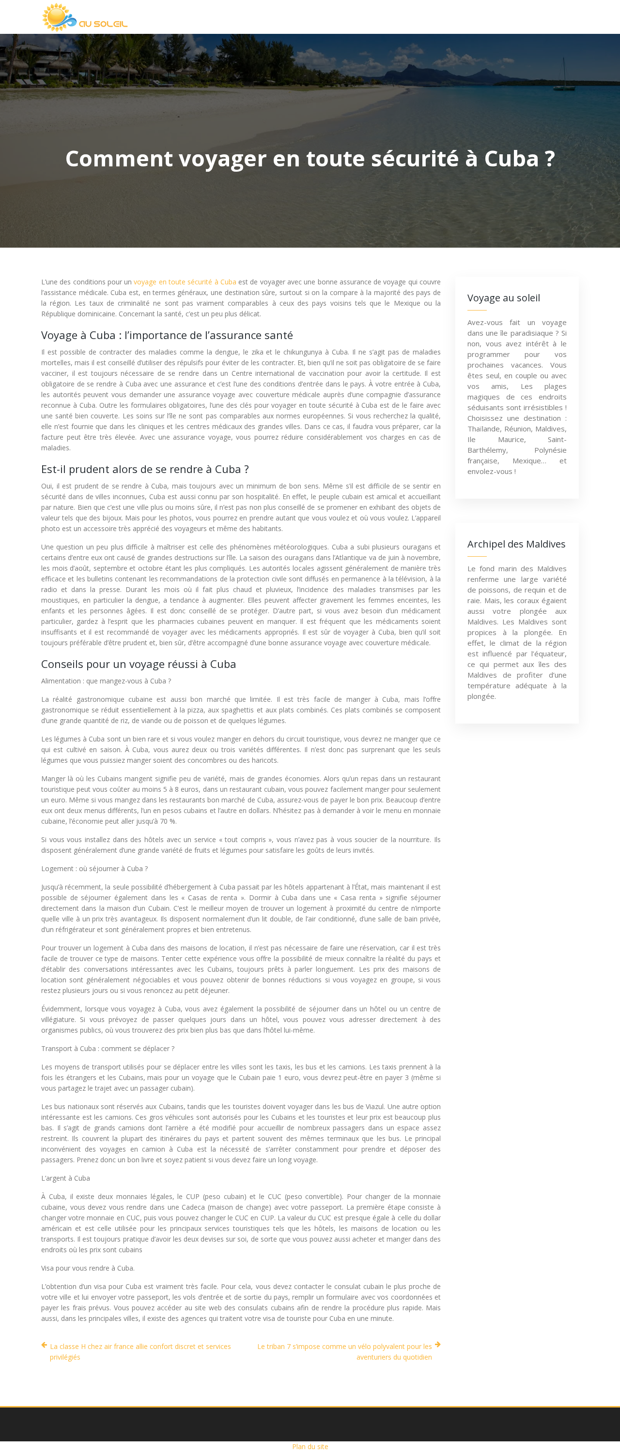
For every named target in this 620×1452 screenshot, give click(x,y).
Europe (401, 16)
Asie (287, 16)
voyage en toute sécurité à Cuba (185, 281)
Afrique (237, 16)
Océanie (457, 16)
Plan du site (310, 1446)
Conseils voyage (531, 16)
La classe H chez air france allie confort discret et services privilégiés (140, 1352)
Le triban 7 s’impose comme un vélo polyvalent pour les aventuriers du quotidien (344, 1352)
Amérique (341, 16)
